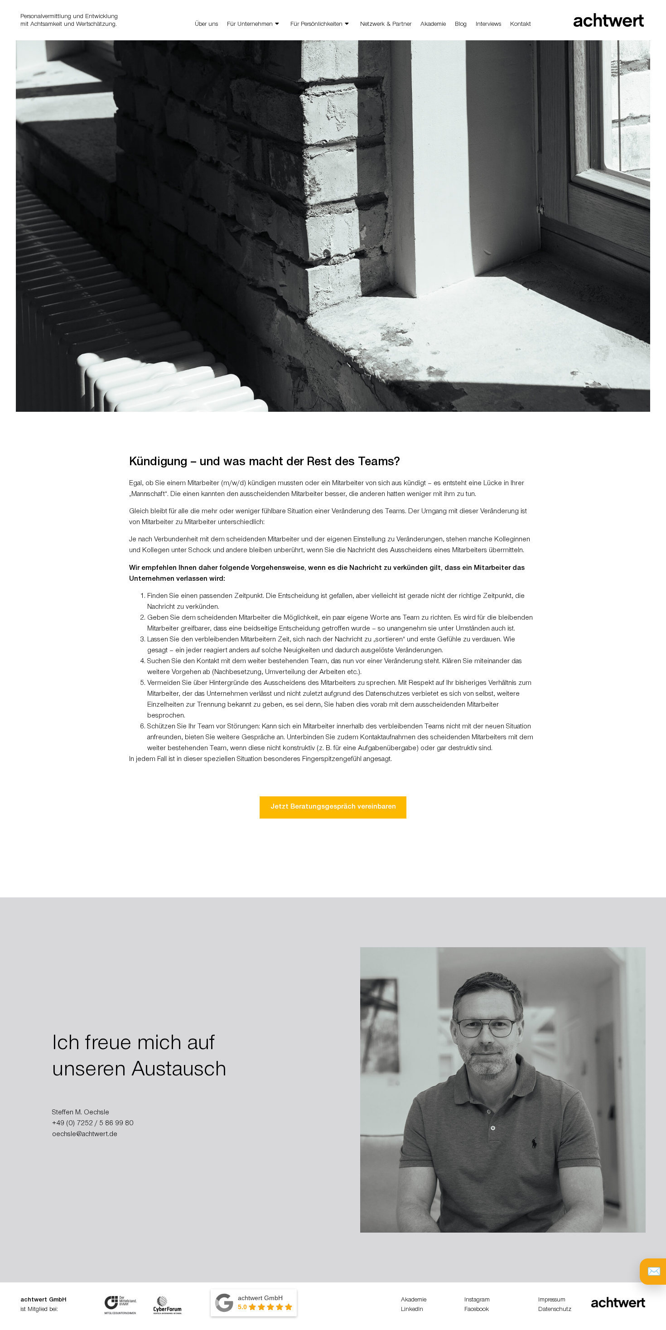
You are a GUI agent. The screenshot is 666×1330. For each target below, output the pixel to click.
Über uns (206, 25)
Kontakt (520, 25)
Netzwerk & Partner (385, 25)
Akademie (433, 25)
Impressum (551, 1300)
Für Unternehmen (250, 25)
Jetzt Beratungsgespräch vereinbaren (333, 807)
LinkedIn (412, 1310)
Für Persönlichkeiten (316, 25)
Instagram (477, 1300)
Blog (461, 25)
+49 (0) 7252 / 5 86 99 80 (92, 1124)
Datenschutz (554, 1310)
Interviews (488, 25)
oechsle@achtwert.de (84, 1134)
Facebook (476, 1310)
